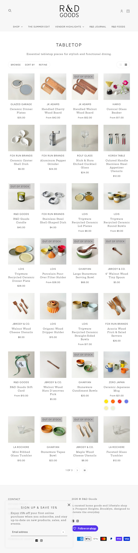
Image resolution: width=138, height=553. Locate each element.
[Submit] (63, 532)
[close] (69, 504)
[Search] (10, 10)
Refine (43, 64)
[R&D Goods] (69, 11)
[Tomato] (120, 401)
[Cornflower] (126, 401)
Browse (16, 64)
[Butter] (106, 408)
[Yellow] (106, 401)
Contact (14, 499)
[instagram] (41, 540)
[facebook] (36, 540)
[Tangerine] (113, 401)
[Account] (122, 11)
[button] (119, 64)
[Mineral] (113, 408)
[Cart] (128, 11)
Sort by (30, 64)
